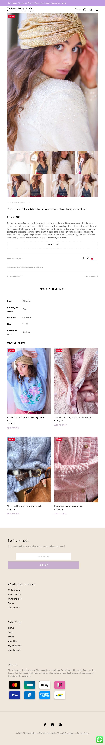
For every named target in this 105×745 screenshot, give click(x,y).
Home (9, 202)
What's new (38, 267)
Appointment (14, 650)
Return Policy (14, 594)
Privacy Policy (83, 733)
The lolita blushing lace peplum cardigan (72, 417)
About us (12, 641)
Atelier (11, 636)
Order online (14, 590)
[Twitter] (89, 258)
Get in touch (14, 607)
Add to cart (13, 428)
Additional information (52, 289)
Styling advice (14, 645)
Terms (11, 603)
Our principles (14, 598)
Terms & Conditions (65, 733)
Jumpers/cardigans (21, 202)
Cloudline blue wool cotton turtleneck (24, 506)
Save (12, 17)
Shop (10, 632)
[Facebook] (84, 258)
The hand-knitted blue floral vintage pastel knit (26, 419)
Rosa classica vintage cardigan (68, 506)
